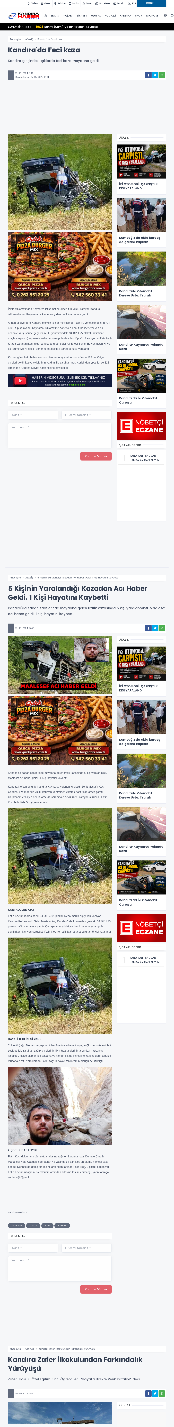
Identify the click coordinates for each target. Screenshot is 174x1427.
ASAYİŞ (29, 39)
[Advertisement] (87, 112)
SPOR (138, 16)
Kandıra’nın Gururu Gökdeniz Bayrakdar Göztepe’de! (77, 27)
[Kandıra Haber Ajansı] (25, 15)
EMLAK (55, 16)
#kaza (33, 1225)
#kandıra (16, 1225)
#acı (47, 1225)
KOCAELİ (110, 16)
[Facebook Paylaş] (148, 75)
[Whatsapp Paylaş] (162, 75)
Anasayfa (15, 39)
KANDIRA (125, 16)
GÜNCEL (29, 1349)
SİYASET (82, 16)
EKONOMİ (152, 16)
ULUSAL (96, 16)
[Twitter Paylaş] (155, 75)
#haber (62, 1225)
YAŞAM (68, 16)
